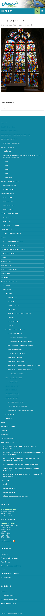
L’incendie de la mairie (17, 354)
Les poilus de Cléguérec (13, 378)
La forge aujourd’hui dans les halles (20, 410)
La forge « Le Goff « (12, 398)
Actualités (4, 554)
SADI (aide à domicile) (8, 426)
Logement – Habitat (8, 253)
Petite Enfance (6, 273)
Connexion (5, 592)
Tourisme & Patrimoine (9, 281)
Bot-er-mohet (10, 414)
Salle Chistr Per (8, 205)
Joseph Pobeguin (11, 390)
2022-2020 (8, 177)
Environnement (6, 229)
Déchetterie (7, 217)
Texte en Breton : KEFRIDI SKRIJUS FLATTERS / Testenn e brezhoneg (21, 469)
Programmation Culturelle (10, 574)
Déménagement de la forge (17, 406)
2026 (7, 161)
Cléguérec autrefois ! (15, 358)
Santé (3, 422)
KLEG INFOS (6, 11)
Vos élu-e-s (7, 151)
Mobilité (4, 430)
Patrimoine (7, 289)
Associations (5, 123)
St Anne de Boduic (14, 305)
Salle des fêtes (8, 197)
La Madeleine (12, 297)
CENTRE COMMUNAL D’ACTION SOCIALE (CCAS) (15, 135)
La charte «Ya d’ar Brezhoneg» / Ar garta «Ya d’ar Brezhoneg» (19, 447)
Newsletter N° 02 (9, 492)
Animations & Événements (10, 558)
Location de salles (7, 193)
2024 (7, 169)
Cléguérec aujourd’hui (16, 362)
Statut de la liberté (12, 394)
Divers (3, 570)
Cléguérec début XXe (15, 350)
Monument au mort (12, 386)
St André (11, 326)
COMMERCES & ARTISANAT (9, 139)
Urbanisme (5, 434)
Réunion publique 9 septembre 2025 (15, 496)
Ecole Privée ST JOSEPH (11, 245)
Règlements (5, 277)
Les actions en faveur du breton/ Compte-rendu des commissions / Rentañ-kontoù (21, 459)
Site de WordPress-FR (8, 603)
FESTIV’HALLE (5, 480)
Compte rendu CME (9, 185)
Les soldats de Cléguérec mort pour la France (24, 366)
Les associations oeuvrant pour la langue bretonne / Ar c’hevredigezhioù (23, 453)
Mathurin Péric (13, 382)
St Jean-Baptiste (13, 321)
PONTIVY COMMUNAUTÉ (9, 269)
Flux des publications (8, 596)
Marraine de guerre (16, 374)
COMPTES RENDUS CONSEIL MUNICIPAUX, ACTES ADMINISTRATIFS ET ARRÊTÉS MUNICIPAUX (23, 156)
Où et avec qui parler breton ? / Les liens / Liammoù (20, 464)
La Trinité (28, 25)
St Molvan (11, 309)
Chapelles (8, 293)
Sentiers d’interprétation (12, 233)
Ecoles (3, 237)
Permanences (5, 261)
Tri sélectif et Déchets (11, 225)
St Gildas (11, 317)
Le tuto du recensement (18, 338)
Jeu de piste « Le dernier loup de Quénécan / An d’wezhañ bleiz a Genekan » (22, 475)
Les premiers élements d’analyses (21, 342)
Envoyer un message (8, 519)
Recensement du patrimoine (15, 330)
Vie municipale (6, 577)
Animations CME (8, 189)
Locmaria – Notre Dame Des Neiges (19, 313)
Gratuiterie (7, 221)
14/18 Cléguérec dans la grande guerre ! (19, 346)
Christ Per (8, 418)
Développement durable (9, 213)
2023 (7, 173)
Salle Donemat (8, 201)
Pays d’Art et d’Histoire (15, 334)
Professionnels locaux (11, 143)
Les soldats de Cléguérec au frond (20, 370)
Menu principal (42, 11)
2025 (7, 165)
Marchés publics (7, 438)
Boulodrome (8, 209)
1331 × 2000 (18, 25)
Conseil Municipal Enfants (10, 181)
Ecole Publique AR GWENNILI (12, 241)
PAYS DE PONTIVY (6, 265)
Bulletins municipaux (8, 127)
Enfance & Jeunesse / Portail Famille (13, 249)
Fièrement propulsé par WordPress (11, 613)
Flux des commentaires (9, 599)
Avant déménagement (15, 402)
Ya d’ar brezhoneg (7, 442)
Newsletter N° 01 (9, 488)
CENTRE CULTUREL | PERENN (9, 131)
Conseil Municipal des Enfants (11, 566)
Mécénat (6, 484)
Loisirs (3, 257)
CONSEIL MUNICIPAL (7, 147)
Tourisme (6, 285)
